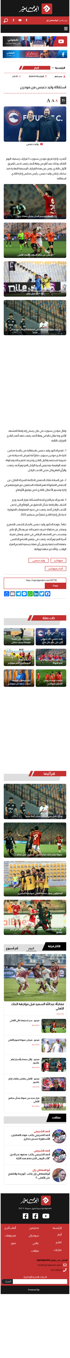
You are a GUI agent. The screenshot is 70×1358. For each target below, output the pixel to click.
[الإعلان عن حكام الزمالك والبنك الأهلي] (35, 240)
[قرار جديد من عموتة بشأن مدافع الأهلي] (54, 1104)
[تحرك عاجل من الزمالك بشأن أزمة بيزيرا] (35, 801)
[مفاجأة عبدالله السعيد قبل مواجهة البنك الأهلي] (35, 977)
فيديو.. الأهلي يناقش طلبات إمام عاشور (23, 1080)
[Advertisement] (35, 378)
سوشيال (34, 1235)
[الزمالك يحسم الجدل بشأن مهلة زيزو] (35, 201)
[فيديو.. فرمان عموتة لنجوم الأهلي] (54, 1045)
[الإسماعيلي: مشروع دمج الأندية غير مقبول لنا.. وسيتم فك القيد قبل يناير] (35, 279)
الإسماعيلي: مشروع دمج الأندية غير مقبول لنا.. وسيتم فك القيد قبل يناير (35, 292)
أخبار (36, 67)
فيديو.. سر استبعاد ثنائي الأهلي (24, 1020)
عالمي (35, 1243)
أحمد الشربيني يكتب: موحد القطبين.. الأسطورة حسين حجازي (30, 1137)
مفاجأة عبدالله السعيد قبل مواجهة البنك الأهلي (37, 1006)
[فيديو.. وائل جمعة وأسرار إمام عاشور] (54, 1065)
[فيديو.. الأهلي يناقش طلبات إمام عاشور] (54, 1084)
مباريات (58, 1249)
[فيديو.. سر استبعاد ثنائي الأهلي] (54, 1026)
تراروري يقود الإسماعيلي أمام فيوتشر (19, 661)
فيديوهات (10, 1235)
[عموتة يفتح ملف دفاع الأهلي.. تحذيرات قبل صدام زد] (35, 840)
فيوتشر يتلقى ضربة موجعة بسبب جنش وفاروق (21, 641)
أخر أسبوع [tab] (12, 948)
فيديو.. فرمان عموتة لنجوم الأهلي (23, 1040)
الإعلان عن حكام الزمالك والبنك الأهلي (35, 255)
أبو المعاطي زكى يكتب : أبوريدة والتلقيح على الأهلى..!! (29, 1175)
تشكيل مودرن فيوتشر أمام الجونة (52, 661)
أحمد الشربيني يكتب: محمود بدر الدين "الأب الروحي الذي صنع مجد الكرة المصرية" (30, 1156)
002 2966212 (56, 1270)
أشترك (8, 1281)
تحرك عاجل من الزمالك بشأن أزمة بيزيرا (44, 816)
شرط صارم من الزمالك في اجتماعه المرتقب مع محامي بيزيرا (35, 330)
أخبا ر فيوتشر (55, 568)
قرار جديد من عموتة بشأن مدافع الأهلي (23, 1100)
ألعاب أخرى (10, 1227)
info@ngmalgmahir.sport (50, 1265)
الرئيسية (60, 67)
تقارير (59, 1242)
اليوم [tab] (31, 948)
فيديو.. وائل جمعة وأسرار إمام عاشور (25, 1061)
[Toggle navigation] (65, 29)
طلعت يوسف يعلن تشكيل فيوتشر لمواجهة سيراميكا (53, 682)
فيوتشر (58, 560)
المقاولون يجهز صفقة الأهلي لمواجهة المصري (40, 893)
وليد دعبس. (38, 560)
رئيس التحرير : (56, 20)
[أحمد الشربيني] (59, 1136)
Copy (55, 585)
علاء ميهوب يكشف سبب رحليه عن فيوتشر (19, 682)
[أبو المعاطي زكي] (59, 1175)
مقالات (56, 1117)
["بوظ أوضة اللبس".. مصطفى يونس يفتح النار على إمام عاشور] (35, 917)
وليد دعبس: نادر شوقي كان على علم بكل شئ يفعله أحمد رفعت (52, 641)
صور (13, 1243)
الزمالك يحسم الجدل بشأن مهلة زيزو (35, 216)
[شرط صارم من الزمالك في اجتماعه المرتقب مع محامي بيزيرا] (35, 317)
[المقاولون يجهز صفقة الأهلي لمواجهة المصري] (35, 878)
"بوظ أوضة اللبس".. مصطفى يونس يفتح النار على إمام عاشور (36, 930)
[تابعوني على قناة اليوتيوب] (35, 41)
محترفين (34, 1227)
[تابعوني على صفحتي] (35, 54)
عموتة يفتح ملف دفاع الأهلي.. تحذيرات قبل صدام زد (38, 854)
